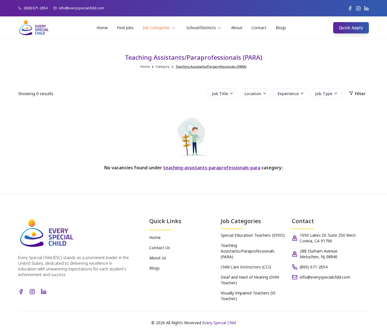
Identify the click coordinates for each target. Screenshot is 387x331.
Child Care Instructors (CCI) (246, 267)
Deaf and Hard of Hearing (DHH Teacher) (250, 279)
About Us (157, 257)
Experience (288, 93)
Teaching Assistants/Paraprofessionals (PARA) (248, 251)
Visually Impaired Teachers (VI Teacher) (248, 295)
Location (252, 93)
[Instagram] (358, 8)
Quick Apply (351, 27)
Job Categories (156, 27)
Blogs (281, 27)
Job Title (220, 93)
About (237, 27)
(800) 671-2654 (36, 8)
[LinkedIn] (366, 8)
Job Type (323, 93)
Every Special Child (219, 322)
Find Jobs (125, 27)
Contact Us (159, 247)
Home (102, 27)
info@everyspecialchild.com (81, 8)
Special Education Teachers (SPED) (253, 235)
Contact (259, 27)
